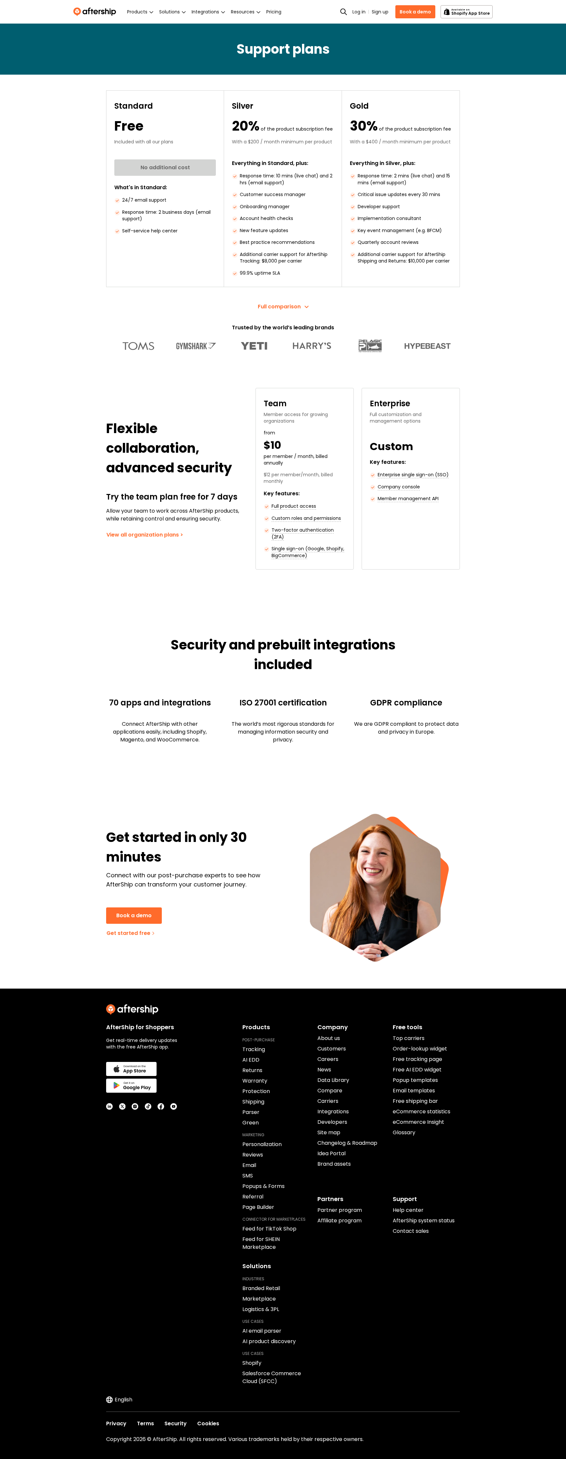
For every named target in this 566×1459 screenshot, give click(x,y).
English (123, 1399)
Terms (145, 1423)
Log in (359, 12)
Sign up (380, 12)
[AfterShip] (96, 12)
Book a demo (415, 12)
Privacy (116, 1423)
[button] (283, 307)
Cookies (208, 1423)
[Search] (343, 12)
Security (175, 1423)
